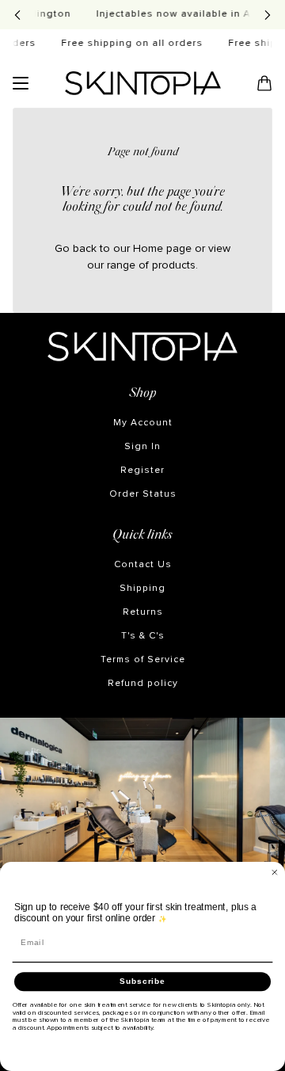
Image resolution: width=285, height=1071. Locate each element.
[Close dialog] (274, 872)
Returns (143, 612)
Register (142, 470)
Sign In (142, 447)
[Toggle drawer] (20, 83)
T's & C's (143, 636)
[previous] (17, 14)
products (174, 265)
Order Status (143, 494)
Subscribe (142, 981)
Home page (162, 248)
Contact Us (143, 565)
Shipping (142, 588)
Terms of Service (143, 660)
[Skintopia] (143, 83)
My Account (143, 423)
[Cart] (264, 83)
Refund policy (143, 683)
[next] (267, 14)
